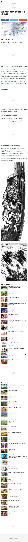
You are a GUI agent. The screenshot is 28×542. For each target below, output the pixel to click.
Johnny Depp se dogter (13, 297)
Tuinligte (10, 438)
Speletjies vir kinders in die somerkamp (17, 354)
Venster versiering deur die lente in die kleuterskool (17, 304)
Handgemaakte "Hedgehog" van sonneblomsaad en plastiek (15, 287)
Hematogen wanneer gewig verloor (16, 472)
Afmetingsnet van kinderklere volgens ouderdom (17, 343)
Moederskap (3, 9)
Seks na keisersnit (12, 426)
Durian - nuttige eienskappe (14, 432)
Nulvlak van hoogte (12, 413)
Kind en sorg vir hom (10, 9)
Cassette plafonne (12, 512)
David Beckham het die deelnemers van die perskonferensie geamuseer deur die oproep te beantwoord (17, 456)
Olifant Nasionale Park (13, 401)
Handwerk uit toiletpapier (14, 359)
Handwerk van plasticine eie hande (16, 331)
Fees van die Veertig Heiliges (14, 483)
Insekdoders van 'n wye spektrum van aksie (17, 385)
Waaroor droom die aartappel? (15, 489)
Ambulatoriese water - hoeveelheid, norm (16, 478)
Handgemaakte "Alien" (13, 314)
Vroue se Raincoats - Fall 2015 (15, 407)
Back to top (14, 536)
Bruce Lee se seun (12, 337)
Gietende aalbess (12, 449)
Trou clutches (11, 461)
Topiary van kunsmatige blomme (16, 396)
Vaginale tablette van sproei (14, 495)
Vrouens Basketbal (12, 390)
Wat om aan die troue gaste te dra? (16, 443)
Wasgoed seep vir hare (13, 506)
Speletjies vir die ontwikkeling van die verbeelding (16, 309)
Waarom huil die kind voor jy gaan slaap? (17, 320)
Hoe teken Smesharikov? (14, 292)
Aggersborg (11, 421)
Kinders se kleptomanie (13, 326)
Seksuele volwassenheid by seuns (16, 348)
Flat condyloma (12, 466)
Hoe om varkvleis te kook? (14, 500)
